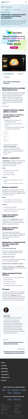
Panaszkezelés (17, 406)
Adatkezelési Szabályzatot (9, 146)
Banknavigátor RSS (4, 413)
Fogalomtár (17, 408)
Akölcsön (9, 392)
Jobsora (3, 390)
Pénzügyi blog (9, 6)
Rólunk (2, 411)
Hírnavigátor (23, 390)
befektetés (13, 295)
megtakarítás (6, 160)
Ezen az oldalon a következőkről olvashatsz (11, 82)
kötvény (19, 193)
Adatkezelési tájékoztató (6, 406)
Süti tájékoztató (4, 408)
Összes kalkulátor (8, 73)
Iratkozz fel (19, 73)
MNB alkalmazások (18, 411)
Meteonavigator (16, 390)
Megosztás (6, 77)
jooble (9, 390)
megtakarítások (15, 219)
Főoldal (2, 6)
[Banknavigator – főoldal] (5, 2)
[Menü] (25, 2)
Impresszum (3, 404)
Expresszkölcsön (17, 392)
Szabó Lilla (7, 316)
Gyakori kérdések (4, 409)
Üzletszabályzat (18, 404)
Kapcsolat (16, 409)
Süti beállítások (17, 413)
